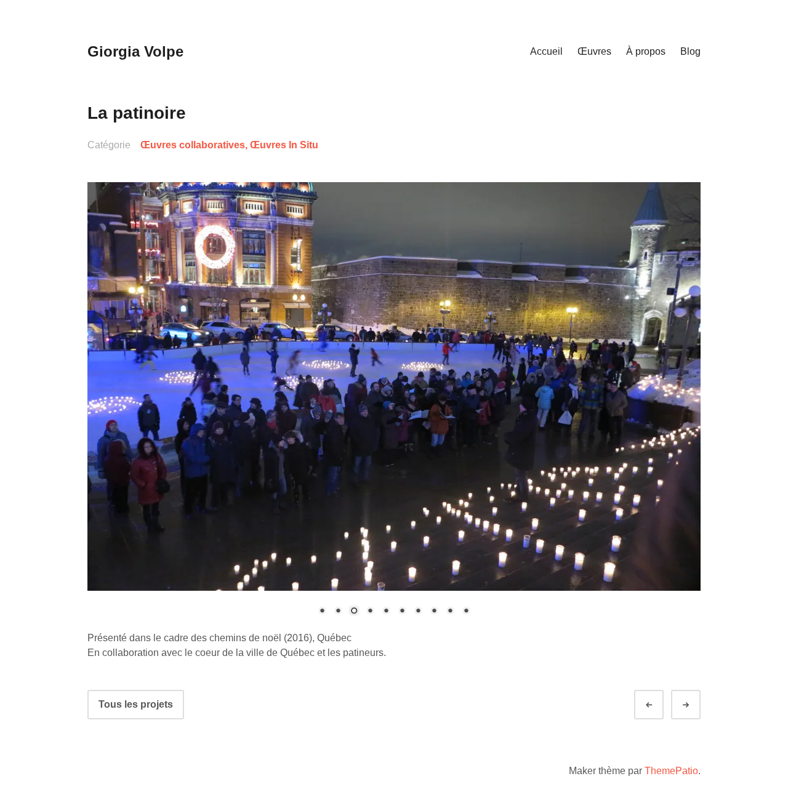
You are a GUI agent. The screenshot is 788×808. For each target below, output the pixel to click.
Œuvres (594, 51)
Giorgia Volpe (135, 51)
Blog (690, 51)
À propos (645, 51)
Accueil (546, 51)
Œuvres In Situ (284, 145)
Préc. (660, 705)
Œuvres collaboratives (192, 145)
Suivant (697, 705)
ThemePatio (671, 771)
